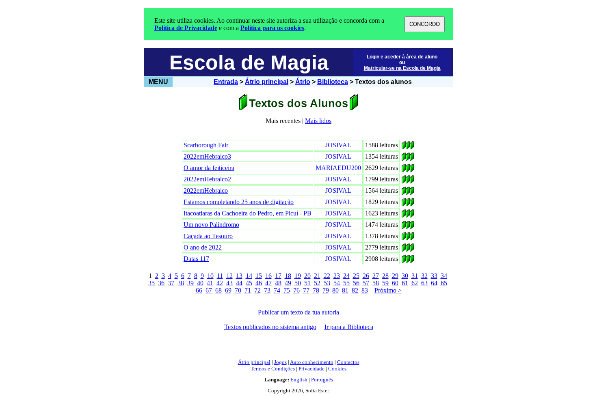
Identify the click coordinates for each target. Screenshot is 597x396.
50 (297, 283)
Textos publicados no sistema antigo (270, 326)
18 (288, 275)
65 (444, 283)
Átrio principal (266, 81)
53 (327, 283)
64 (434, 283)
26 (366, 275)
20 (307, 275)
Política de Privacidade (185, 27)
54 (336, 283)
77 (306, 290)
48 (278, 283)
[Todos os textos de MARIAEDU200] (404, 169)
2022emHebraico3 (207, 156)
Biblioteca (332, 81)
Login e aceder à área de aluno (402, 57)
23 (336, 275)
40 (200, 283)
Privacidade (311, 369)
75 (286, 290)
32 (424, 275)
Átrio (302, 81)
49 (288, 283)
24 (346, 275)
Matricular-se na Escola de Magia (402, 68)
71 (247, 290)
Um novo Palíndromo (211, 224)
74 (277, 290)
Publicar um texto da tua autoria (298, 312)
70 (238, 290)
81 (345, 290)
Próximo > (388, 290)
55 (346, 283)
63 (424, 283)
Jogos (280, 362)
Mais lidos (318, 120)
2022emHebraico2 (207, 179)
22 (327, 275)
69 (228, 290)
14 (249, 275)
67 (208, 290)
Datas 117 (196, 258)
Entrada (226, 81)
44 (239, 283)
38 (180, 283)
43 (229, 283)
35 (151, 283)
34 (444, 275)
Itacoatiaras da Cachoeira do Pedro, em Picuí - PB (247, 213)
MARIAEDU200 (338, 167)
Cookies (337, 369)
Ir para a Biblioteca (348, 326)
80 (335, 290)
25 (356, 275)
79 (325, 290)
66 (199, 290)
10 (210, 275)
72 (257, 290)
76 (296, 290)
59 (385, 283)
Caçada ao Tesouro (208, 235)
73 (267, 290)
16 (268, 275)
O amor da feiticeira (209, 167)
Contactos (348, 362)
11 (220, 275)
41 (210, 283)
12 (229, 275)
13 (239, 275)
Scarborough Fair (206, 145)
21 (317, 275)
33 (434, 275)
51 (307, 283)
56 (356, 283)
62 (414, 283)
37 (171, 283)
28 (385, 275)
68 (218, 290)
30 (405, 275)
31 (414, 275)
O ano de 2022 (203, 247)
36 (161, 283)
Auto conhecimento (311, 362)
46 (258, 283)
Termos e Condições (273, 369)
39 (190, 283)
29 (395, 275)
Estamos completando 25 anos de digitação (239, 201)
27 (375, 275)
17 (278, 275)
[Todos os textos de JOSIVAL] (404, 147)
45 (249, 283)
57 (366, 283)
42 (219, 283)
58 (375, 283)
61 (405, 283)
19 (297, 275)
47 (268, 283)
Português (322, 380)
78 (316, 290)
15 (258, 275)
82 (355, 290)
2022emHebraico (206, 190)
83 (364, 290)
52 (317, 283)
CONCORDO (424, 24)
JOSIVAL (338, 145)
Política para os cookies (272, 27)
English (298, 380)
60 (395, 283)
